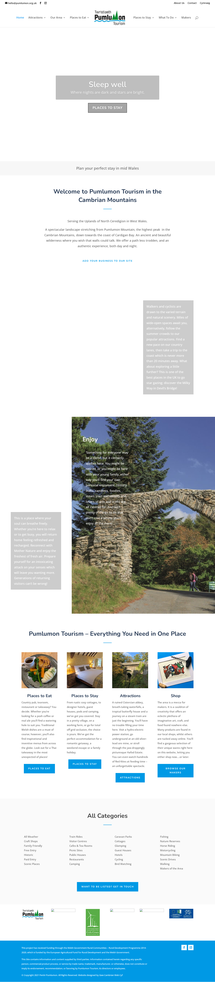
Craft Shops (31, 841)
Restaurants (76, 859)
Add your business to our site (107, 260)
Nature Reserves (170, 841)
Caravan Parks (123, 836)
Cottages (120, 841)
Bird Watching (123, 864)
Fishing (164, 836)
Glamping (120, 845)
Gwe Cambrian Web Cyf (111, 975)
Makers (186, 17)
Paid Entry (30, 859)
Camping (74, 864)
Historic (28, 854)
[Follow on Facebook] (184, 947)
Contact (192, 3)
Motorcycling (167, 850)
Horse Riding (167, 845)
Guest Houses (123, 850)
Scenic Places (32, 864)
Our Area (56, 17)
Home (20, 17)
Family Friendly (33, 845)
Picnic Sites (75, 850)
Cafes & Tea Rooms (80, 845)
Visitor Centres (78, 841)
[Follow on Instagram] (191, 947)
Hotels (118, 854)
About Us (179, 3)
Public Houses (77, 854)
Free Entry (30, 850)
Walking (164, 864)
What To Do (166, 17)
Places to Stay (142, 17)
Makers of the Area (171, 868)
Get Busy (108, 84)
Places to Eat (78, 17)
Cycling (119, 859)
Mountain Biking (170, 854)
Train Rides (75, 836)
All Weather (31, 836)
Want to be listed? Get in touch (107, 886)
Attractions (35, 17)
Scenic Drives (168, 859)
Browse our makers (176, 770)
